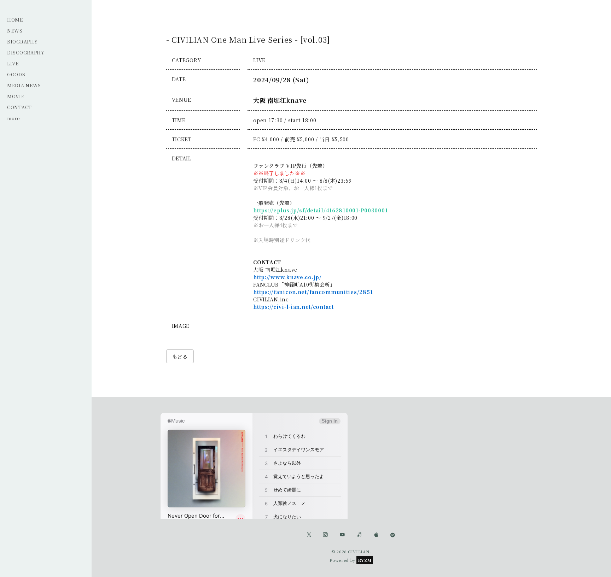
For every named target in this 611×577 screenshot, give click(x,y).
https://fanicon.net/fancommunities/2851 (313, 291)
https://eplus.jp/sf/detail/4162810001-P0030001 (320, 210)
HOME (15, 19)
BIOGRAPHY (22, 41)
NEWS (15, 30)
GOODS (16, 74)
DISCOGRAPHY (26, 52)
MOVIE (15, 96)
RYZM (365, 560)
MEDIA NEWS (24, 85)
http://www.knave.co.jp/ (287, 277)
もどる (180, 356)
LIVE (13, 63)
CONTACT (19, 107)
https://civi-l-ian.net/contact (293, 306)
